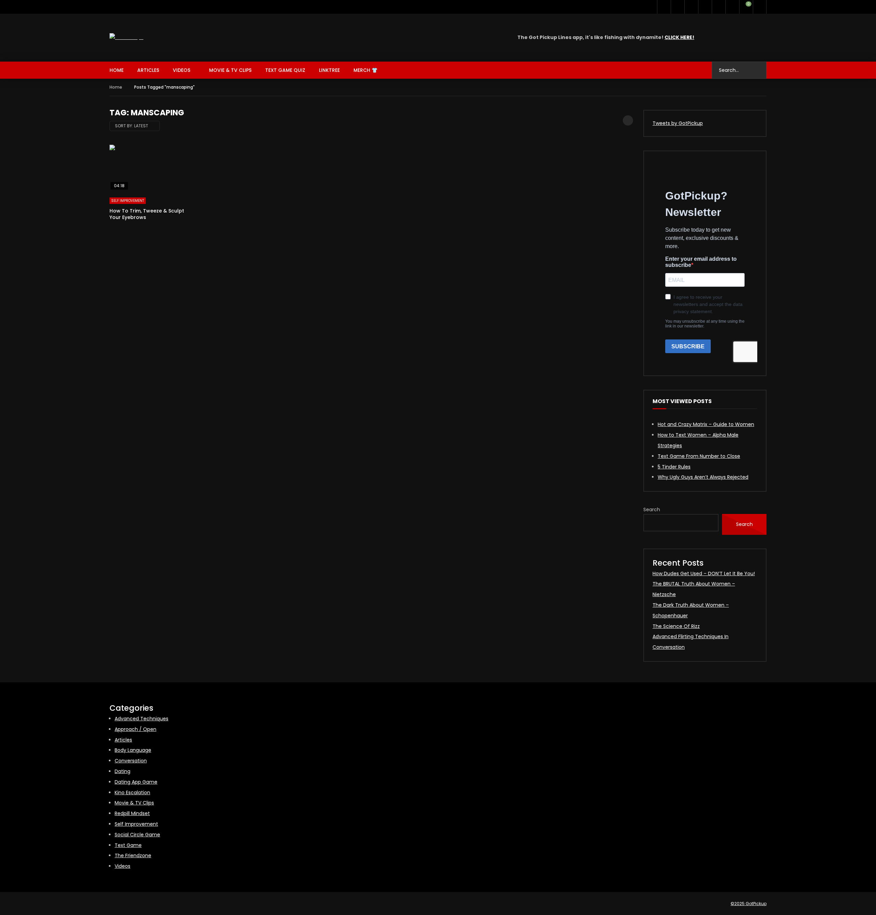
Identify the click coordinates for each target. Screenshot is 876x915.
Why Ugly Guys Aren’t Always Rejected (703, 477)
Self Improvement (127, 200)
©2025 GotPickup (748, 903)
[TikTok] (705, 7)
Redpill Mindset (132, 813)
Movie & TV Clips (230, 70)
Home (117, 70)
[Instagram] (691, 7)
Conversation (131, 760)
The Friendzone (133, 855)
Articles (148, 70)
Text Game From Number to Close (699, 456)
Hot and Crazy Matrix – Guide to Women (706, 424)
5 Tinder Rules (674, 466)
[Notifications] (732, 7)
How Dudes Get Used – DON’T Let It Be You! (704, 573)
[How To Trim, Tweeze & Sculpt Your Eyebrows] (150, 168)
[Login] (759, 7)
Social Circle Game (137, 834)
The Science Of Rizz (676, 626)
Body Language (133, 750)
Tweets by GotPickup (678, 123)
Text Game (128, 845)
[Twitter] (664, 7)
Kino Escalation (132, 792)
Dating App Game (136, 781)
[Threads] (718, 7)
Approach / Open (135, 729)
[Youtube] (677, 7)
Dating (122, 771)
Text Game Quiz (285, 70)
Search (651, 509)
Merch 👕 (365, 70)
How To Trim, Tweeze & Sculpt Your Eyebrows (147, 214)
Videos (181, 70)
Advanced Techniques (141, 718)
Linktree (329, 70)
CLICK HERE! (679, 37)
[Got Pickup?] (126, 37)
